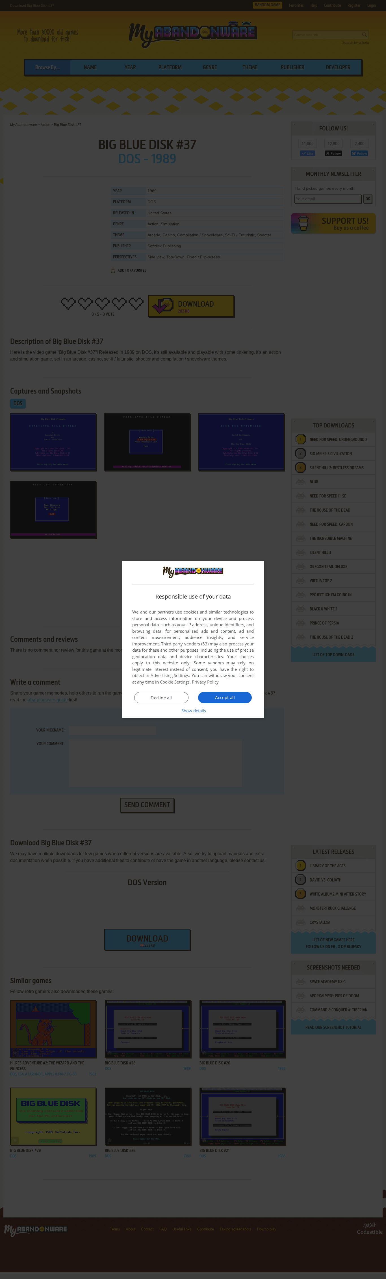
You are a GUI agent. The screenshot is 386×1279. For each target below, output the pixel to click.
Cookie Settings (175, 682)
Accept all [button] (225, 697)
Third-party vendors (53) (185, 644)
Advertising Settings (170, 675)
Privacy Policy (205, 682)
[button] (193, 711)
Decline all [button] (161, 697)
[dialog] (193, 639)
